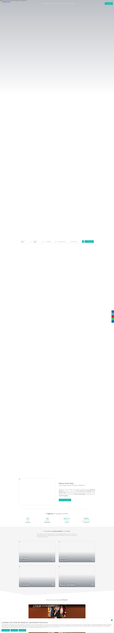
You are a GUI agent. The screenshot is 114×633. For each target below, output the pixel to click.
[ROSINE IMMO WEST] (8, 3)
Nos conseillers (60, 3)
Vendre (54, 3)
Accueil (42, 3)
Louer (50, 3)
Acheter (47, 3)
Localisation (48, 241)
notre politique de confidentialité (52, 627)
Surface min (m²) (74, 241)
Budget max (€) (61, 241)
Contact (72, 3)
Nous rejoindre (67, 3)
